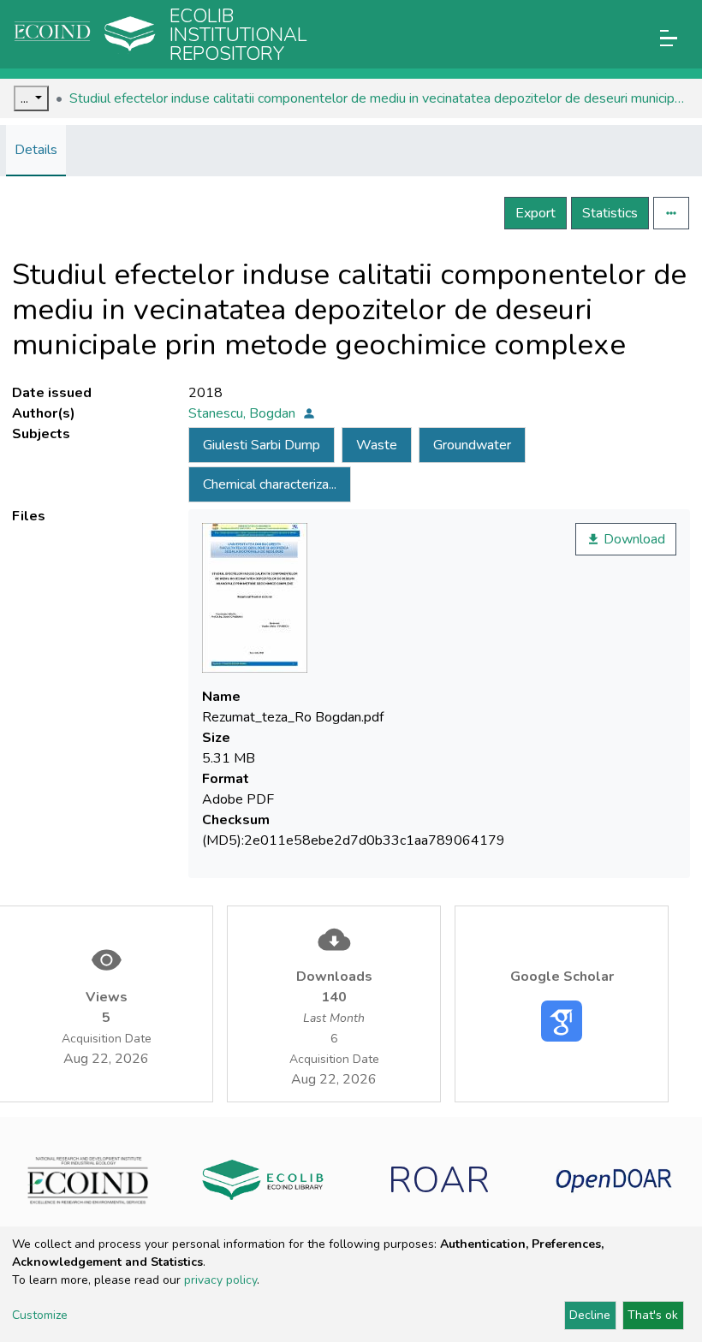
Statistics (610, 213)
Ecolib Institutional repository (238, 35)
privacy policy (220, 1280)
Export (535, 213)
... (26, 98)
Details (36, 149)
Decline (589, 1315)
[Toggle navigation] (668, 38)
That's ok (653, 1315)
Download (632, 539)
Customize (40, 1315)
